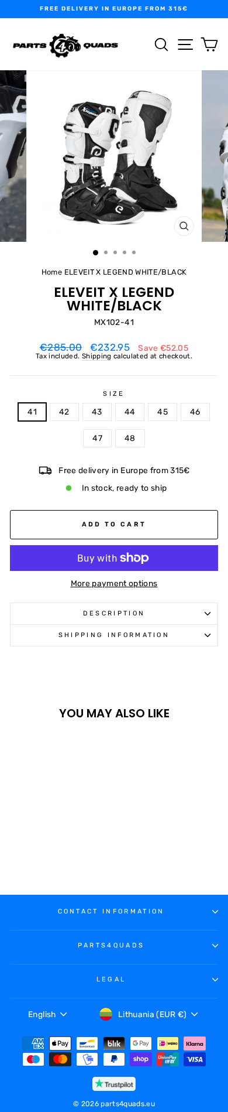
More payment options (114, 583)
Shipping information (114, 635)
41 (32, 411)
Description (114, 613)
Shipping (97, 356)
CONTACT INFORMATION (111, 911)
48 (130, 438)
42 (64, 411)
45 (162, 411)
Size (114, 394)
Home (52, 272)
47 (97, 438)
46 (195, 411)
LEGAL (111, 979)
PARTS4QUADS (111, 945)
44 (130, 411)
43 (97, 411)
